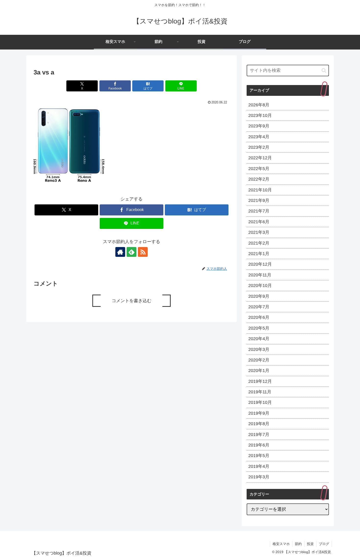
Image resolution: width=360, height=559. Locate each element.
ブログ (324, 544)
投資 (310, 544)
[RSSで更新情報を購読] (143, 252)
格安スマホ (281, 544)
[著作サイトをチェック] (120, 252)
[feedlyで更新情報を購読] (131, 252)
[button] (324, 70)
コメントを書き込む (131, 300)
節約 (298, 544)
